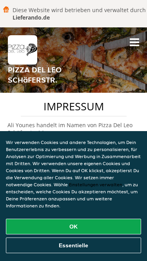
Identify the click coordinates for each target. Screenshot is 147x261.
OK (73, 226)
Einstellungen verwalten (95, 184)
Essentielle (73, 245)
